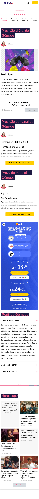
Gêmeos (19, 13)
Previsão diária (4, 19)
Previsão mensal (25, 19)
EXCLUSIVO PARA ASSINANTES (19, 163)
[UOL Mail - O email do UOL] (28, 3)
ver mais (18, 485)
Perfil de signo (34, 19)
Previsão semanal (14, 19)
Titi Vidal (10, 44)
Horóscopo (19, 11)
